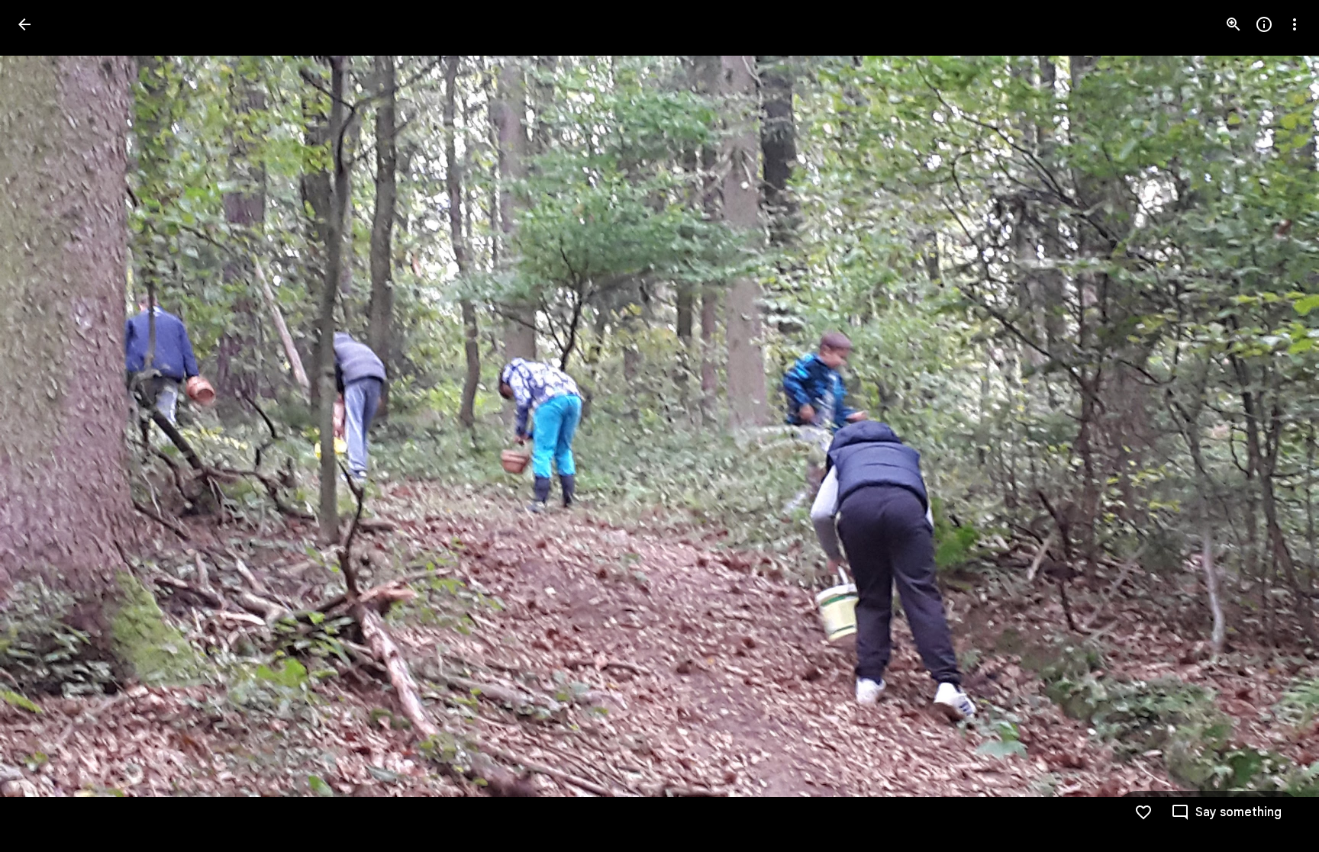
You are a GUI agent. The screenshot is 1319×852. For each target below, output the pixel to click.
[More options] (1294, 24)
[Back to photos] (24, 24)
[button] (42, 426)
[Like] (1143, 812)
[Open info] (1264, 24)
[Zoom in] (1233, 24)
